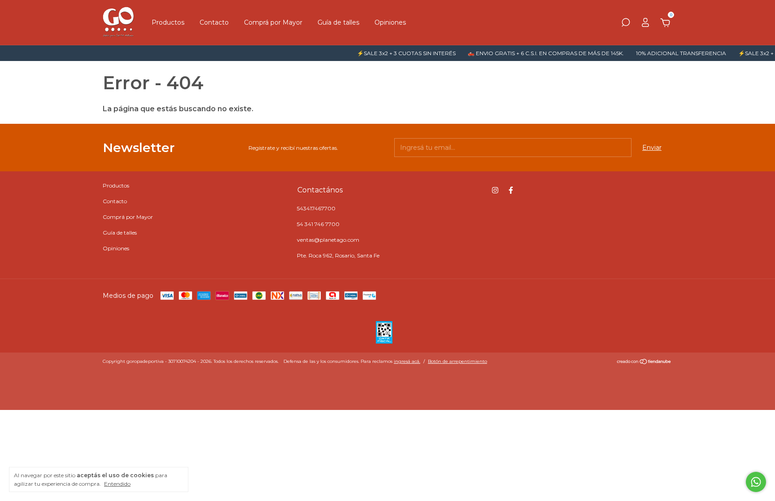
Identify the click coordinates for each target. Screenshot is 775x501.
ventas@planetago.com (328, 239)
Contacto (214, 22)
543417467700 (316, 208)
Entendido (117, 483)
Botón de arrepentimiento (457, 361)
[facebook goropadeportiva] (510, 190)
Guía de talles (338, 22)
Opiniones (390, 22)
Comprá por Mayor (273, 22)
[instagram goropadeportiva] (495, 190)
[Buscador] (626, 23)
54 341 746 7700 (318, 224)
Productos (168, 22)
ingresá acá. (407, 361)
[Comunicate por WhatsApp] (756, 482)
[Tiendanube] (644, 362)
